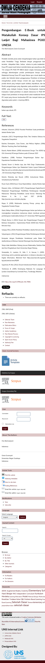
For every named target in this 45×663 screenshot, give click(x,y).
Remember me (9, 424)
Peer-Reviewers (10, 322)
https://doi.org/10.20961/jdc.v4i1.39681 (18, 282)
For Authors (8, 578)
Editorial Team (9, 320)
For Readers (8, 576)
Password (5, 419)
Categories (8, 566)
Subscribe (8, 505)
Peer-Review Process (11, 334)
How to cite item (10, 482)
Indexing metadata (11, 479)
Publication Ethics (10, 325)
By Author (8, 558)
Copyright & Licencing (12, 337)
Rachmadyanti (23, 23)
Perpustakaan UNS (10, 641)
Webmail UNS (9, 638)
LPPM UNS (8, 636)
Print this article (10, 475)
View (6, 502)
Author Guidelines (10, 331)
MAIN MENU (5, 16)
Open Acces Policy (11, 340)
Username (5, 413)
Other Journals (9, 564)
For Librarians (9, 581)
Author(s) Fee (9, 343)
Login (33, 2)
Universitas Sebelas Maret (13, 633)
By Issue (7, 555)
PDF (4, 120)
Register (39, 2)
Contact (7, 345)
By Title (7, 561)
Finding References (11, 486)
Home (4, 23)
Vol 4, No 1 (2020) (12, 23)
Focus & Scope (10, 328)
